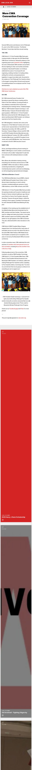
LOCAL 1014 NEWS (11, 6)
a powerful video (18, 62)
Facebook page (13, 308)
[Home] (3, 6)
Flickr (22, 308)
